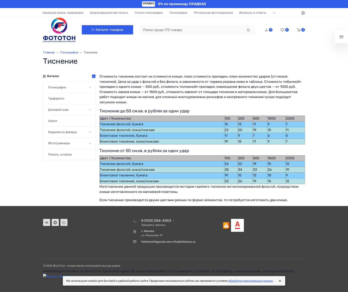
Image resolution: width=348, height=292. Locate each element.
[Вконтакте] (46, 222)
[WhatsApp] (63, 222)
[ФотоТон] (59, 30)
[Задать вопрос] (341, 36)
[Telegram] (55, 222)
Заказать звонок (153, 225)
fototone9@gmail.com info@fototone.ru (168, 241)
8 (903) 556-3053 (156, 220)
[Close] (280, 281)
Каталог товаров (109, 30)
